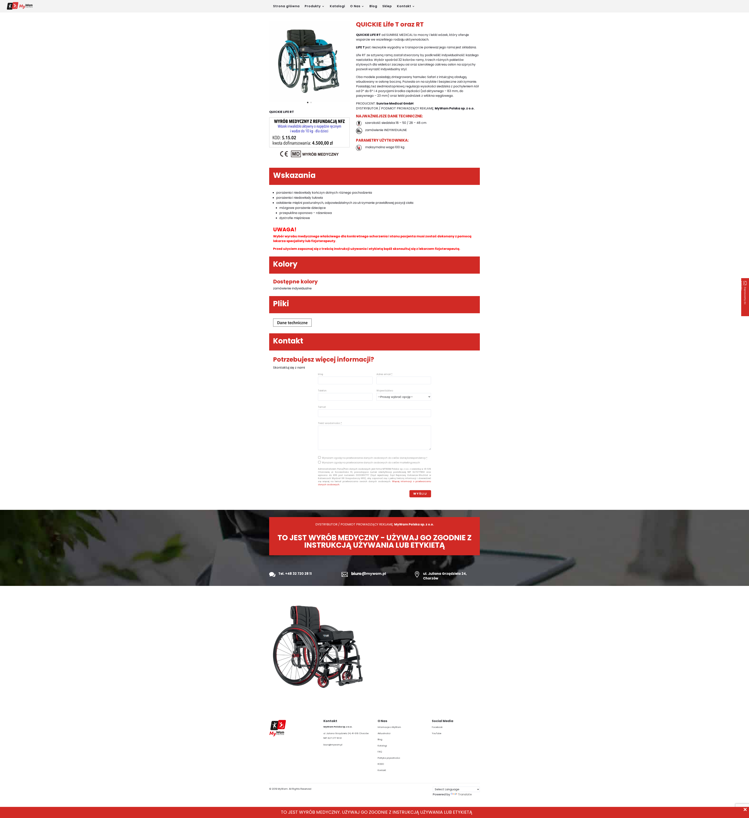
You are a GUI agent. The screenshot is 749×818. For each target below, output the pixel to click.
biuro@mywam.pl (332, 744)
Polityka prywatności (389, 757)
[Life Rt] (309, 100)
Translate (465, 794)
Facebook (437, 727)
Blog (373, 6)
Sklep (387, 6)
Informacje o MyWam (389, 727)
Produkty (313, 6)
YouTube (436, 733)
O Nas (355, 6)
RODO (381, 764)
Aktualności (384, 733)
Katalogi (337, 6)
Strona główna (286, 6)
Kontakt (404, 6)
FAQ (380, 751)
